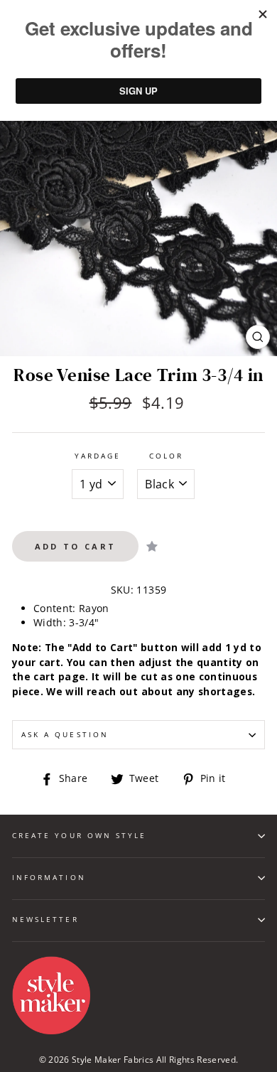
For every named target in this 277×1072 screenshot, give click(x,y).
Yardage (98, 456)
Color (166, 456)
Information (49, 877)
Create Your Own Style (79, 835)
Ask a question (65, 734)
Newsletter (45, 919)
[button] (152, 546)
